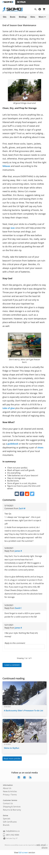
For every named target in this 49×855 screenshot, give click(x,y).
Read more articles (12, 758)
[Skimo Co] (13, 11)
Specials (6, 818)
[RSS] (30, 778)
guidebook (12, 443)
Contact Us (8, 803)
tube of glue (8, 408)
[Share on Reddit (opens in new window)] (27, 494)
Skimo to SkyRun (11, 748)
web (38, 844)
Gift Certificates (10, 821)
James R (18, 551)
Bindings (23, 17)
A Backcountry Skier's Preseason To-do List (23, 710)
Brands (6, 825)
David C (18, 608)
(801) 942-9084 (12, 835)
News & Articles (10, 791)
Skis (4, 17)
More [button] (41, 17)
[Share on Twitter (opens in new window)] (32, 494)
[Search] (36, 9)
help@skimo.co (13, 831)
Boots (12, 17)
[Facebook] (24, 778)
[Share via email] (17, 494)
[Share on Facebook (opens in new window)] (22, 494)
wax (13, 227)
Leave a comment (12, 665)
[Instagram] (19, 778)
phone (44, 847)
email (43, 844)
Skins (32, 17)
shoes (40, 447)
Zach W (22, 508)
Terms (14, 794)
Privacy (6, 794)
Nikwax (6, 166)
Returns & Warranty (12, 810)
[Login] (41, 9)
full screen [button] (23, 852)
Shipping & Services (12, 806)
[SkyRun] (21, 2)
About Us (7, 788)
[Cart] (45, 10)
